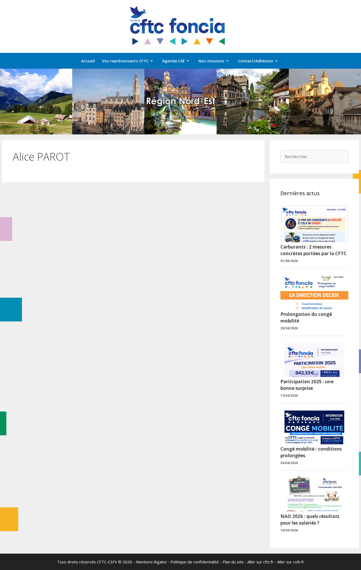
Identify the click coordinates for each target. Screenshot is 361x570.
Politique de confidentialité (194, 561)
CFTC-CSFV (107, 561)
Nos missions (211, 60)
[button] (8, 101)
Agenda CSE (173, 60)
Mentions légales (151, 561)
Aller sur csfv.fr (290, 561)
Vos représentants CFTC (125, 60)
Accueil (88, 60)
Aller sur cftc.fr (260, 561)
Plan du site (233, 561)
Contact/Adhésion (255, 60)
